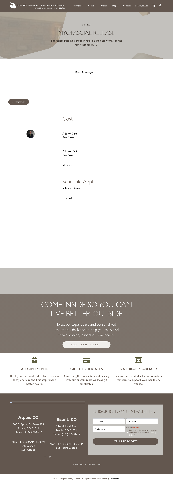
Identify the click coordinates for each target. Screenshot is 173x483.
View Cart (68, 165)
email (69, 198)
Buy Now (68, 137)
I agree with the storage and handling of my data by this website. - (143, 432)
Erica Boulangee (84, 72)
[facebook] (45, 457)
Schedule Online (72, 188)
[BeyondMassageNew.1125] (37, 3)
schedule (86, 25)
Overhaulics (114, 478)
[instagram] (50, 457)
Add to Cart (69, 133)
